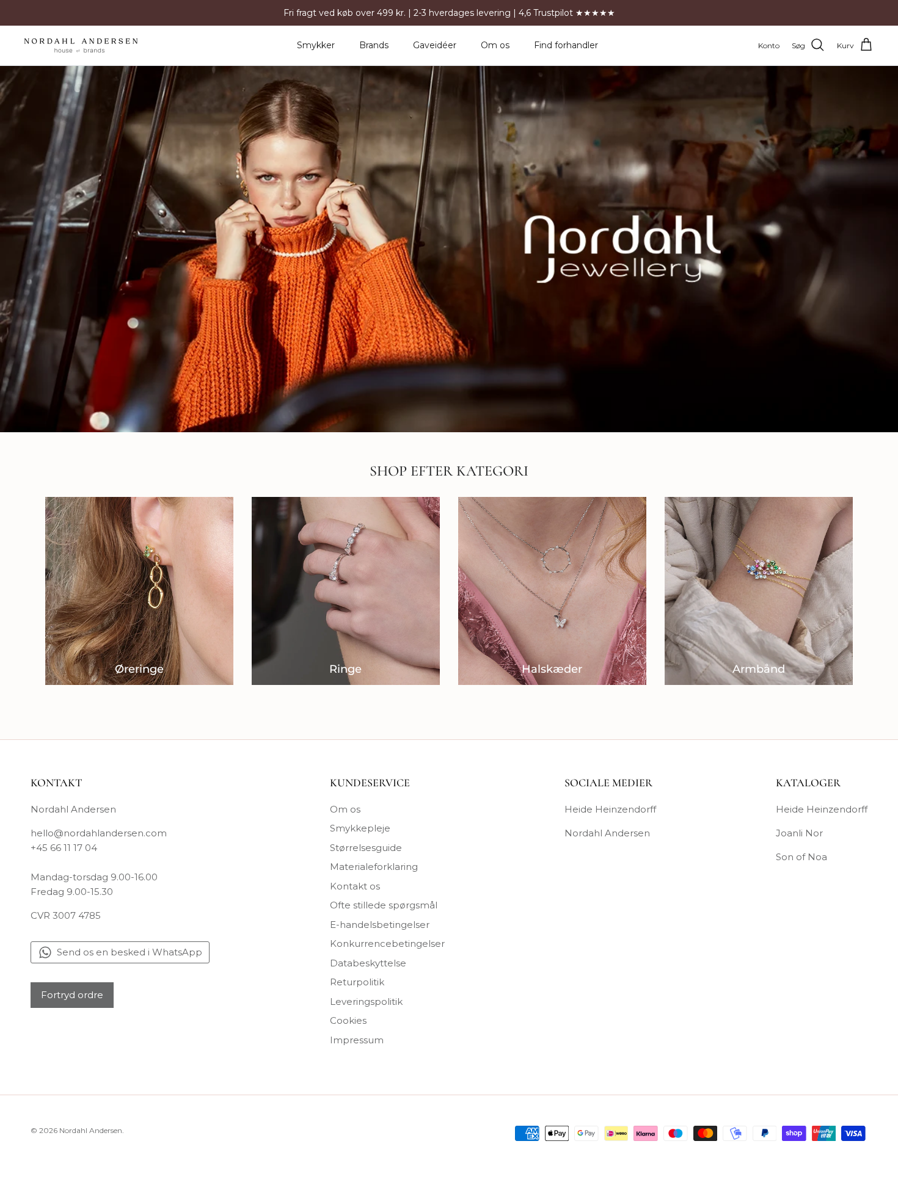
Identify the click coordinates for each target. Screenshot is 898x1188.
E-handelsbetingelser (379, 924)
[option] (449, 249)
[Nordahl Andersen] (80, 45)
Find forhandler (566, 45)
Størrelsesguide (366, 847)
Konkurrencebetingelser (387, 943)
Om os (495, 45)
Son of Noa (801, 857)
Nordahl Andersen (607, 833)
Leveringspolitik (366, 1001)
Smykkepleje (360, 828)
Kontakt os (355, 886)
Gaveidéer (434, 45)
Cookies (348, 1020)
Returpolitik (357, 982)
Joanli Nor (799, 833)
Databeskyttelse (368, 963)
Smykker (316, 45)
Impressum (357, 1040)
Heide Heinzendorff (610, 809)
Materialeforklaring (374, 866)
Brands (374, 45)
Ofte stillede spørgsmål (383, 905)
